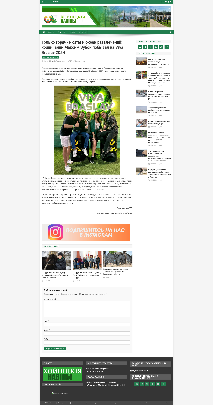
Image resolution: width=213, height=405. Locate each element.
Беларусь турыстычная (50, 57)
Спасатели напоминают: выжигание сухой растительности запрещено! (159, 62)
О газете (51, 32)
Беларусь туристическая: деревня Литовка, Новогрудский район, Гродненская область (116, 271)
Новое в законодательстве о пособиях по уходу (159, 122)
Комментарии (80, 61)
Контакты (82, 32)
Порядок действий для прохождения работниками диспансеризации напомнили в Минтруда (159, 173)
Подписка (61, 32)
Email (47, 330)
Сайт (46, 339)
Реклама (72, 32)
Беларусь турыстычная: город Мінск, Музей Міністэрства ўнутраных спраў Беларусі (87, 275)
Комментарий (51, 299)
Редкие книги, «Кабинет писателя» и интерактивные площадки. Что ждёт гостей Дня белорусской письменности (159, 137)
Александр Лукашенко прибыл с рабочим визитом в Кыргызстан (159, 110)
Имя (46, 321)
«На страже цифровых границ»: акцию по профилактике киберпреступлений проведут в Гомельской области (159, 156)
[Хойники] (62, 374)
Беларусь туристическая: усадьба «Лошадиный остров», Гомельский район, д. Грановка (55, 275)
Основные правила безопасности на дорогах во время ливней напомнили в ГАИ (159, 95)
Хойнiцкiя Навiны (60, 61)
